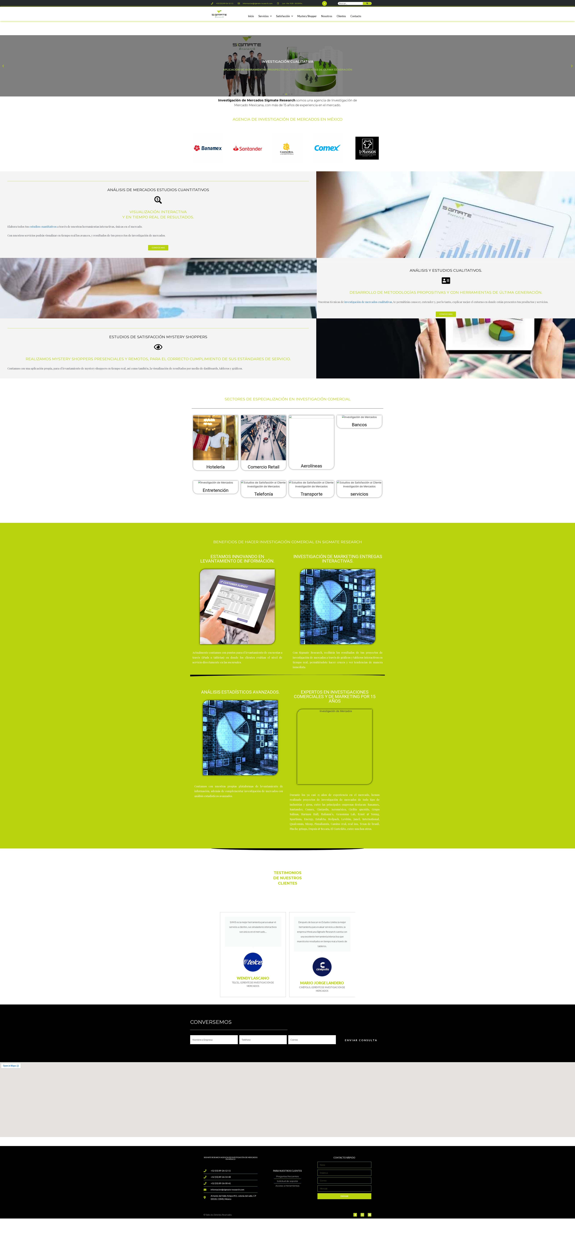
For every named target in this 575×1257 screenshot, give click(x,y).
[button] (283, 94)
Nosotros (326, 16)
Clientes (341, 16)
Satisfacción (283, 16)
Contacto (355, 16)
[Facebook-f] (324, 3)
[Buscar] (367, 3)
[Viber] (362, 1215)
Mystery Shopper (307, 16)
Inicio (251, 16)
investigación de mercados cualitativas (368, 302)
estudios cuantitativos (43, 226)
